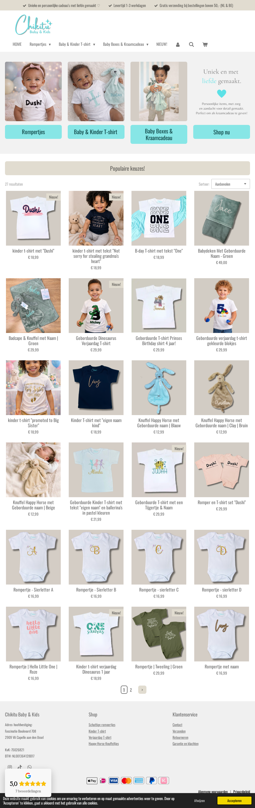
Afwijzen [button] (199, 800)
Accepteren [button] (234, 800)
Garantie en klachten (185, 743)
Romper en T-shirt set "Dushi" (222, 502)
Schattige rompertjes (102, 724)
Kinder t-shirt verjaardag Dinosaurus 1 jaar (96, 669)
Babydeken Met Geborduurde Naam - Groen (222, 253)
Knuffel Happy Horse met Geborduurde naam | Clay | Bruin (221, 423)
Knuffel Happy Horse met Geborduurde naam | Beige (33, 505)
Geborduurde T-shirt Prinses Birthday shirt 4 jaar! (159, 340)
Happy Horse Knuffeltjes (104, 743)
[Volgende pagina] (142, 690)
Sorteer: (204, 184)
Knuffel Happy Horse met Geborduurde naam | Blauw (159, 423)
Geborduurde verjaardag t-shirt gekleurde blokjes (221, 340)
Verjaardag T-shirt (100, 737)
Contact (177, 724)
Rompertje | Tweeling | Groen (159, 666)
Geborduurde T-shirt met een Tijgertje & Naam (159, 505)
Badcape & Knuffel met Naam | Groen (33, 340)
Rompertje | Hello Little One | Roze (33, 669)
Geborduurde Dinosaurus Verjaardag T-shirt (96, 340)
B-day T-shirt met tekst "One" (159, 250)
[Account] (177, 44)
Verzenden (179, 731)
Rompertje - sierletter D (221, 589)
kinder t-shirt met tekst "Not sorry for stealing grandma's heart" (96, 256)
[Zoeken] (191, 44)
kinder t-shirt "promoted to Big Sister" (33, 423)
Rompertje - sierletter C (159, 589)
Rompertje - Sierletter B (96, 589)
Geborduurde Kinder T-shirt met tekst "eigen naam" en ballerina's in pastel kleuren (96, 507)
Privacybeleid (241, 791)
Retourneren (180, 737)
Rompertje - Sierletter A (33, 589)
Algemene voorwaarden (213, 791)
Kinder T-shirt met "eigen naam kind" (96, 423)
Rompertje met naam (222, 666)
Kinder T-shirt (97, 731)
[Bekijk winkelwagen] (204, 44)
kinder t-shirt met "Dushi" (33, 250)
